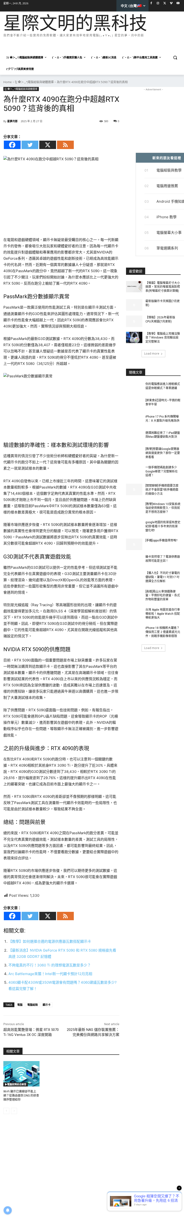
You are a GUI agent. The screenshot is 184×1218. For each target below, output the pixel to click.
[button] (175, 57)
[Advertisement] (90, 45)
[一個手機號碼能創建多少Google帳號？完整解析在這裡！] (134, 471)
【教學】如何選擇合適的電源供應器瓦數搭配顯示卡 (49, 941)
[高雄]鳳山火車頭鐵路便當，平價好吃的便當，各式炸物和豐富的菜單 (162, 595)
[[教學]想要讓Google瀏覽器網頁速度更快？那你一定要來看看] (134, 453)
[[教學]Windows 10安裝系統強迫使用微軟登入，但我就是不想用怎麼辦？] (134, 508)
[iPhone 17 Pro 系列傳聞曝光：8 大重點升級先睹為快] (134, 420)
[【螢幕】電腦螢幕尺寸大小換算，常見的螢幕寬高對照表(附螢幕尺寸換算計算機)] (134, 287)
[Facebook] (151, 3)
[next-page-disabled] (14, 1111)
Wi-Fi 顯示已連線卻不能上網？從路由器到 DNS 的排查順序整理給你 (21, 1095)
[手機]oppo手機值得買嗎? (161, 540)
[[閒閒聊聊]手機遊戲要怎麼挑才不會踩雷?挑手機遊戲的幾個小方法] (134, 489)
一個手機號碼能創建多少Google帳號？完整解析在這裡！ (161, 471)
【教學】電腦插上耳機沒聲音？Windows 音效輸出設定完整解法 (162, 338)
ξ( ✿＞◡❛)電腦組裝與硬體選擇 (34, 82)
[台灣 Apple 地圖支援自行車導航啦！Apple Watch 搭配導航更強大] (134, 613)
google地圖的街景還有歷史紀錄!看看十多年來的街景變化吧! (162, 526)
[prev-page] (6, 1111)
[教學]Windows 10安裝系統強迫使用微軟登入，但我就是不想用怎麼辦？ (162, 508)
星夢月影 (12, 121)
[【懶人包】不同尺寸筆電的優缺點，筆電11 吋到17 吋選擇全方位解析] (134, 577)
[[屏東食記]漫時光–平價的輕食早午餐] (134, 404)
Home (7, 82)
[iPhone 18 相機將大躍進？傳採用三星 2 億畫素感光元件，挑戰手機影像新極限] (134, 632)
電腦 (20, 1004)
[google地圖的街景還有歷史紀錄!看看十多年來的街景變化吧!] (134, 526)
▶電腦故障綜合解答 (15, 1084)
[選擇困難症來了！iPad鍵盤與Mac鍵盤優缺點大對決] (134, 436)
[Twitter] (164, 3)
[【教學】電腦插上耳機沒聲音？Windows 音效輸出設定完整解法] (134, 337)
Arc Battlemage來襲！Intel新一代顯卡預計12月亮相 (50, 973)
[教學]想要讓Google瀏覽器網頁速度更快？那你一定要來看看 (162, 453)
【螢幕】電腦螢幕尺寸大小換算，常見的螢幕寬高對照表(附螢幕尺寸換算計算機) (162, 287)
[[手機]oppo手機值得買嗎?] (134, 544)
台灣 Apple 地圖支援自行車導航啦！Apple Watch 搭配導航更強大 (162, 614)
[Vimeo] (171, 3)
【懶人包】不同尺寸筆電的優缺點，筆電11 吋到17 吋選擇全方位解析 (162, 577)
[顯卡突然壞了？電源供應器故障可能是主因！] (134, 560)
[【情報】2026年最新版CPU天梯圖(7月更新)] (134, 321)
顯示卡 (47, 1004)
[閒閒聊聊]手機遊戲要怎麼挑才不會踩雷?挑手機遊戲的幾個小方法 (161, 489)
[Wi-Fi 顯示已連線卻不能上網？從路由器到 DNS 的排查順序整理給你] (21, 1073)
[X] (47, 145)
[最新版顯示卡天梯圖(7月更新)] (134, 305)
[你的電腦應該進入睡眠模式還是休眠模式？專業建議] (134, 388)
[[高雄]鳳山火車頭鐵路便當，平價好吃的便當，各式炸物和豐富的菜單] (134, 595)
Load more (151, 353)
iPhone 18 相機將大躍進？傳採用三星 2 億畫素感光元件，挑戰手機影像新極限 (162, 632)
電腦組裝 (32, 1004)
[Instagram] (158, 3)
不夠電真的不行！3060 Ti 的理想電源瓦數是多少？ (49, 965)
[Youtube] (178, 3)
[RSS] (65, 145)
